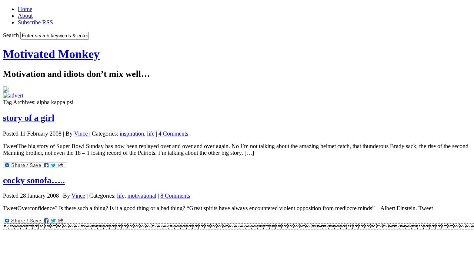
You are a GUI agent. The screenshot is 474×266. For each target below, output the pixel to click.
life (150, 133)
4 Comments (173, 133)
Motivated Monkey (51, 54)
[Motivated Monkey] (6, 90)
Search (11, 35)
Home (25, 9)
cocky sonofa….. (34, 180)
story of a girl (28, 118)
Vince (81, 133)
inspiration (132, 133)
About (25, 16)
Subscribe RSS (35, 22)
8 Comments (175, 195)
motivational (141, 195)
